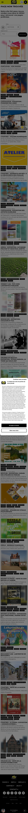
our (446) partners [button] (8, 386)
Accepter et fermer (14, 425)
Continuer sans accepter (20, 379)
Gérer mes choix (14, 430)
